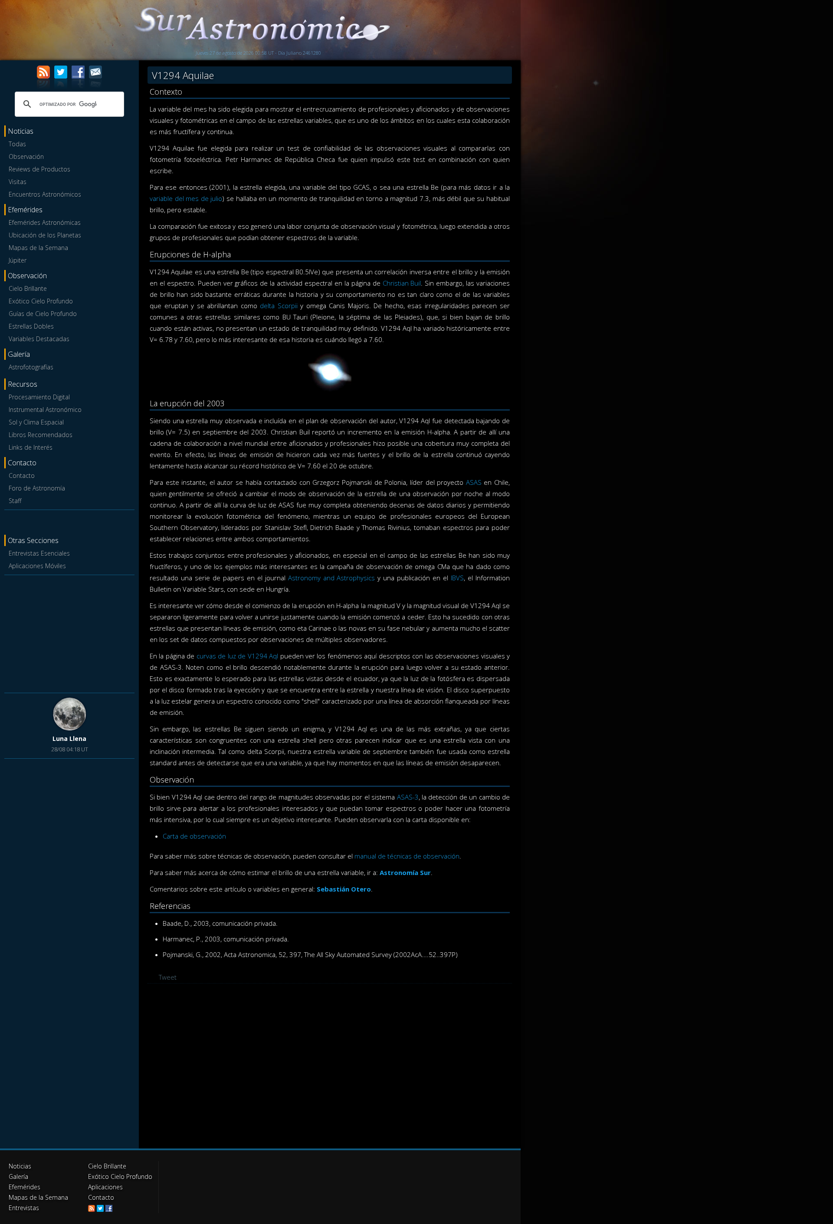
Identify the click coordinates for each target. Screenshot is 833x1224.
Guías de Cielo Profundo (43, 313)
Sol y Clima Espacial (36, 422)
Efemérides (24, 1187)
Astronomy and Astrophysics (331, 577)
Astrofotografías (31, 367)
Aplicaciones (105, 1187)
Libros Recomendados (40, 435)
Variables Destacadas (39, 339)
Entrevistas (24, 1208)
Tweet (168, 977)
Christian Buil (402, 283)
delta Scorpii (279, 305)
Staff (15, 501)
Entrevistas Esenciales (39, 553)
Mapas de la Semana (38, 247)
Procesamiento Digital (39, 397)
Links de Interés (30, 447)
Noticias (20, 1166)
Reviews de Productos (39, 169)
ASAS (474, 482)
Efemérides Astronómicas (45, 222)
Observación (26, 156)
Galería (18, 1176)
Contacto (22, 475)
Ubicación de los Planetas (45, 235)
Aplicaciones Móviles (37, 566)
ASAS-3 (408, 797)
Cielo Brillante (28, 288)
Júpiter (17, 260)
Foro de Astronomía (37, 488)
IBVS (457, 577)
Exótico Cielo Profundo (41, 301)
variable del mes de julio (186, 198)
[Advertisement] (69, 632)
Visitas (17, 182)
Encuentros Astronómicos (45, 194)
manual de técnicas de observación (406, 856)
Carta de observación (194, 836)
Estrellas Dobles (31, 326)
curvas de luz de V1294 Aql (237, 655)
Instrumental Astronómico (45, 409)
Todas (17, 144)
